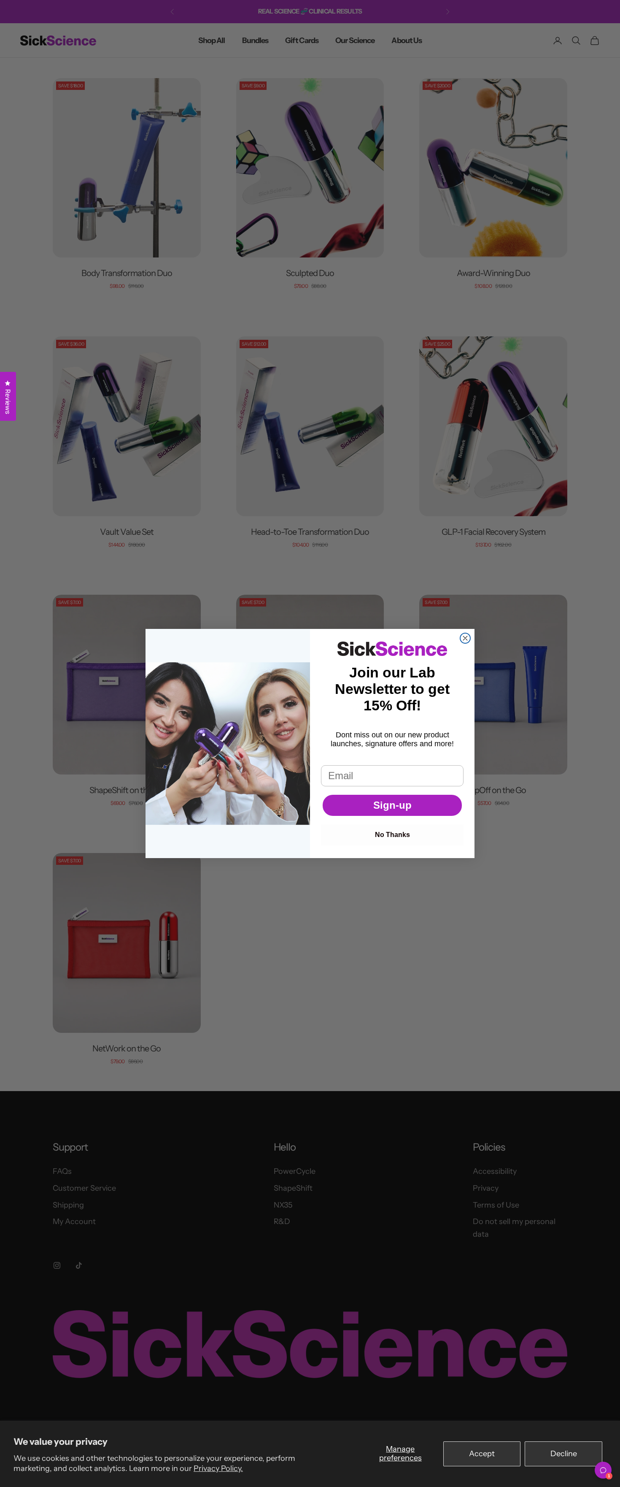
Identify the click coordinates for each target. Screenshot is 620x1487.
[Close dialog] (465, 638)
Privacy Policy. (218, 1468)
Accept (482, 1453)
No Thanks (392, 834)
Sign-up (392, 805)
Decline (563, 1453)
